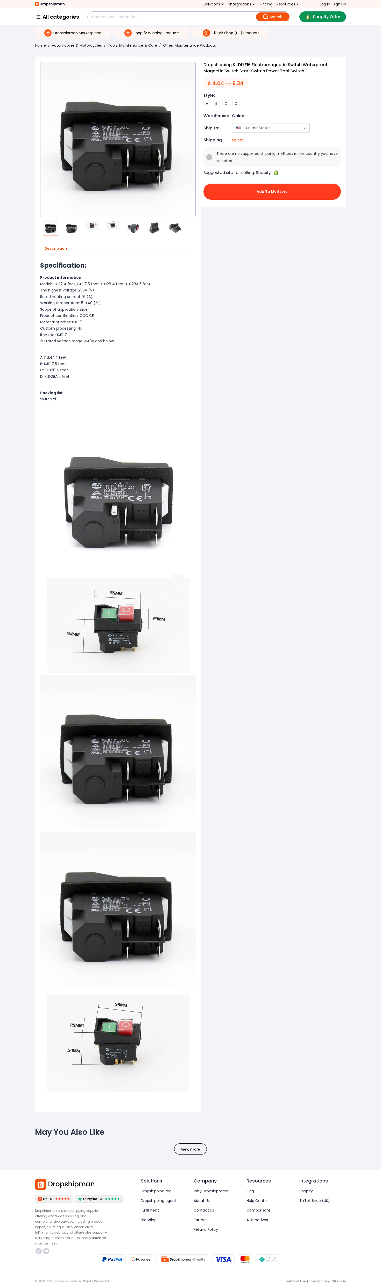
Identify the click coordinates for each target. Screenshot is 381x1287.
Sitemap (339, 1281)
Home (40, 45)
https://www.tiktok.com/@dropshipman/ (39, 1251)
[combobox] (263, 128)
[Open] (304, 128)
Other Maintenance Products (189, 45)
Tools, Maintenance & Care (132, 45)
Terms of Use (295, 1281)
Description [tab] (55, 248)
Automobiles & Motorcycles (77, 45)
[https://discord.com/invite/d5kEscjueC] (46, 1251)
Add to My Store (272, 191)
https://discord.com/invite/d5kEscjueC (47, 1251)
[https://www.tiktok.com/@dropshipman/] (39, 1251)
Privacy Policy (319, 1281)
